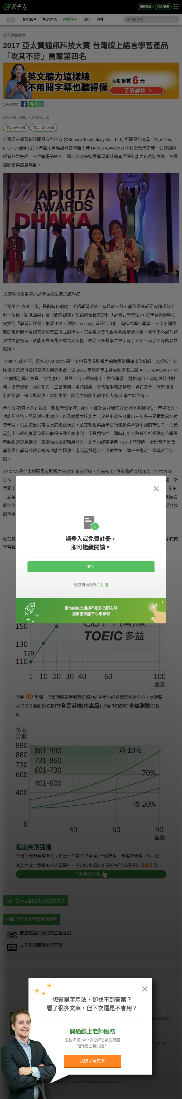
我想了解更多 (92, 1060)
